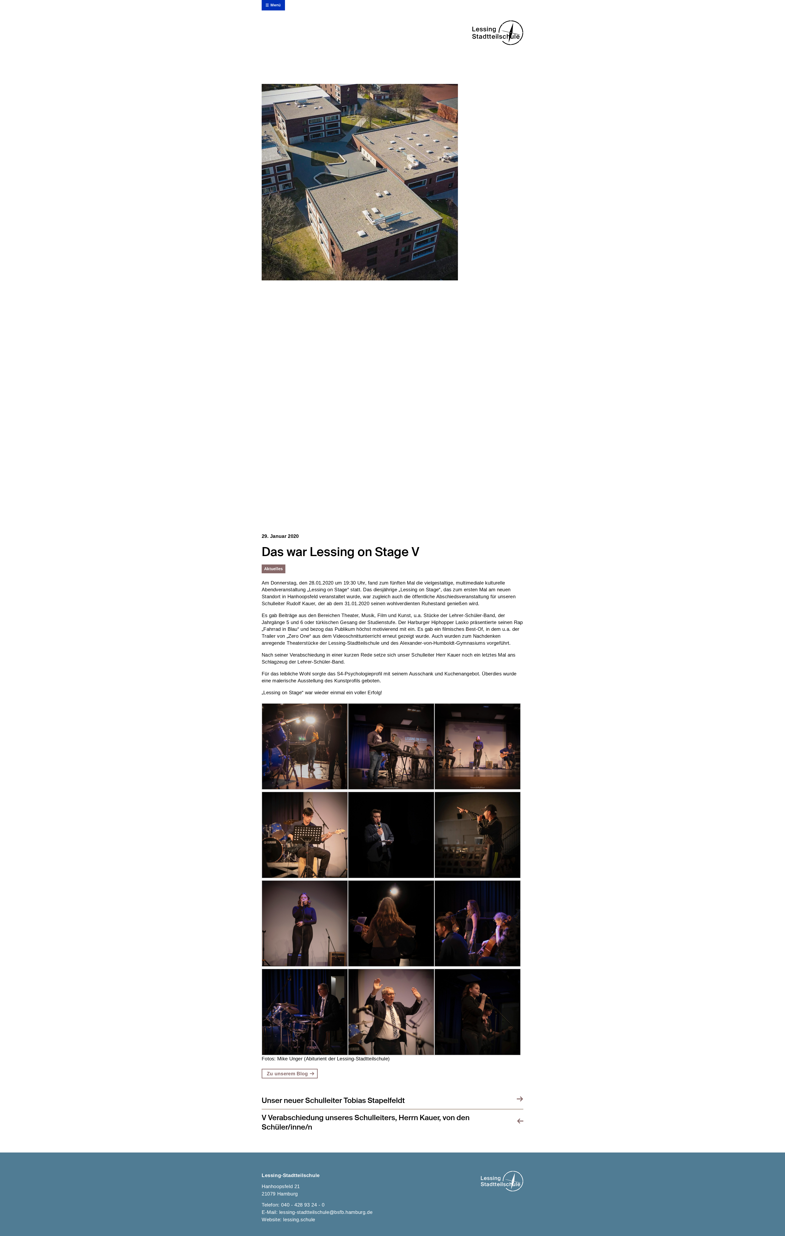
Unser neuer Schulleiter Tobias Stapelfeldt (333, 1100)
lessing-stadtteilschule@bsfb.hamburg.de (325, 1212)
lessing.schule (299, 1219)
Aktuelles (273, 569)
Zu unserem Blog (287, 1073)
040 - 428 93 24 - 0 (302, 1205)
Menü (275, 5)
